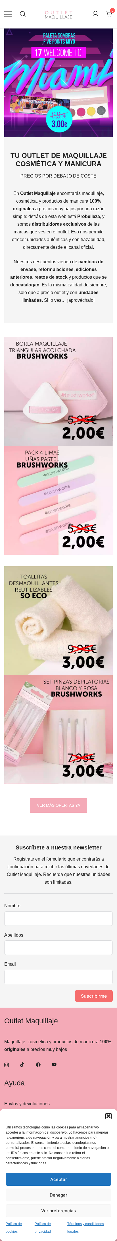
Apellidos (13, 935)
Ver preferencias (58, 1210)
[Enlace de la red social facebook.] (38, 1064)
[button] (108, 1116)
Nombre (12, 905)
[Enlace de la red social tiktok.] (22, 1064)
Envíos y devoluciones (27, 1103)
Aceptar (58, 1179)
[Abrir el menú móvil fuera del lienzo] (8, 14)
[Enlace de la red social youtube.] (54, 1064)
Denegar (58, 1195)
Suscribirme (94, 996)
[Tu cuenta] (95, 14)
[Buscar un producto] (22, 14)
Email (10, 964)
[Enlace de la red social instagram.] (6, 1064)
